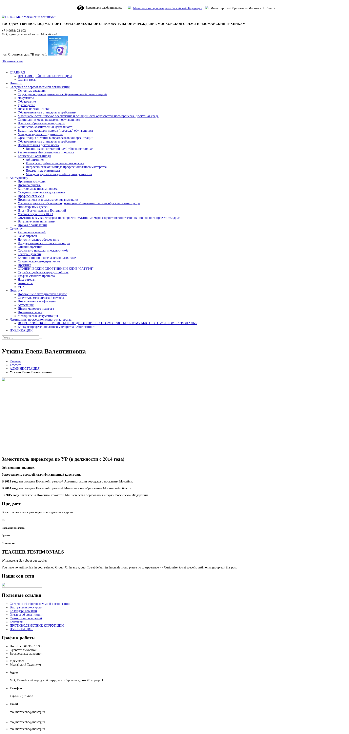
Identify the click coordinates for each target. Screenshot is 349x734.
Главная (15, 361)
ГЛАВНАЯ (17, 72)
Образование (27, 101)
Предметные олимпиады (43, 170)
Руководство (26, 105)
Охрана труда (27, 79)
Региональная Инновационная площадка (46, 152)
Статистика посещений (26, 618)
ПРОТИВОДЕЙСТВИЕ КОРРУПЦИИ (45, 76)
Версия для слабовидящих (103, 7)
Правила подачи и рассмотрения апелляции (48, 199)
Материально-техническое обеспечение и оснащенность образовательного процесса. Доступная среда (88, 116)
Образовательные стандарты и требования (47, 112)
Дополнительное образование (38, 239)
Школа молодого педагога (36, 308)
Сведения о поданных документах (41, 192)
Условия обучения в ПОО (35, 214)
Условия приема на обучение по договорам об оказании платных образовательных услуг (79, 203)
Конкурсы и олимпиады (34, 156)
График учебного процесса (36, 276)
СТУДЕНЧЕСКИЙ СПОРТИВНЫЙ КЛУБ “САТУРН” (56, 268)
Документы (26, 98)
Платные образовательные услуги (41, 123)
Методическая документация (38, 316)
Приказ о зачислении (32, 225)
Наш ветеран (27, 279)
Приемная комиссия (31, 181)
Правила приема (29, 185)
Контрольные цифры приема (38, 188)
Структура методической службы (41, 297)
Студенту (16, 228)
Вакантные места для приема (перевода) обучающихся (55, 130)
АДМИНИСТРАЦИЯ (25, 368)
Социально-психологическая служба (43, 250)
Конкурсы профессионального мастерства (55, 163)
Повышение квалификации (37, 301)
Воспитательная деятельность (38, 145)
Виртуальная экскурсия (26, 607)
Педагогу (16, 290)
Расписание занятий (32, 232)
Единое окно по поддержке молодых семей (48, 257)
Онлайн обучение (30, 247)
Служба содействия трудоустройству (43, 272)
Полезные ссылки (30, 312)
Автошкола (25, 283)
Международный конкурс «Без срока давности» (59, 174)
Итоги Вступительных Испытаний (42, 210)
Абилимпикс (35, 159)
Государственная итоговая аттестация (44, 243)
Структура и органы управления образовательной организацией (62, 94)
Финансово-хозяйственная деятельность (45, 127)
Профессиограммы (31, 196)
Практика (24, 265)
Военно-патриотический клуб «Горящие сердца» (59, 148)
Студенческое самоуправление (39, 261)
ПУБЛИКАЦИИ (21, 330)
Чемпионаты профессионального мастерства (40, 319)
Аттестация (26, 305)
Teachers (15, 365)
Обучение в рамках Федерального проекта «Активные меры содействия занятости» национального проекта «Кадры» (99, 217)
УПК (21, 286)
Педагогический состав (34, 108)
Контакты (16, 622)
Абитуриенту (19, 177)
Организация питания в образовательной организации (55, 137)
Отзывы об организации (26, 614)
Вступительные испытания (36, 221)
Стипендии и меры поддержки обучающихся (49, 119)
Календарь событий (23, 611)
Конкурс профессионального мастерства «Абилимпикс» (57, 326)
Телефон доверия (29, 254)
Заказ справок (27, 236)
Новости (16, 83)
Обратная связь (12, 61)
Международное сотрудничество (40, 134)
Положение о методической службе (42, 294)
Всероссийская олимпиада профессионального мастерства (66, 167)
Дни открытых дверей (33, 207)
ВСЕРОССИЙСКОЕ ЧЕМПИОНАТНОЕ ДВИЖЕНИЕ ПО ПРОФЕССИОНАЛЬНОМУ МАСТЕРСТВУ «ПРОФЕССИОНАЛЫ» (107, 323)
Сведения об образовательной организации (40, 87)
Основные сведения (31, 90)
